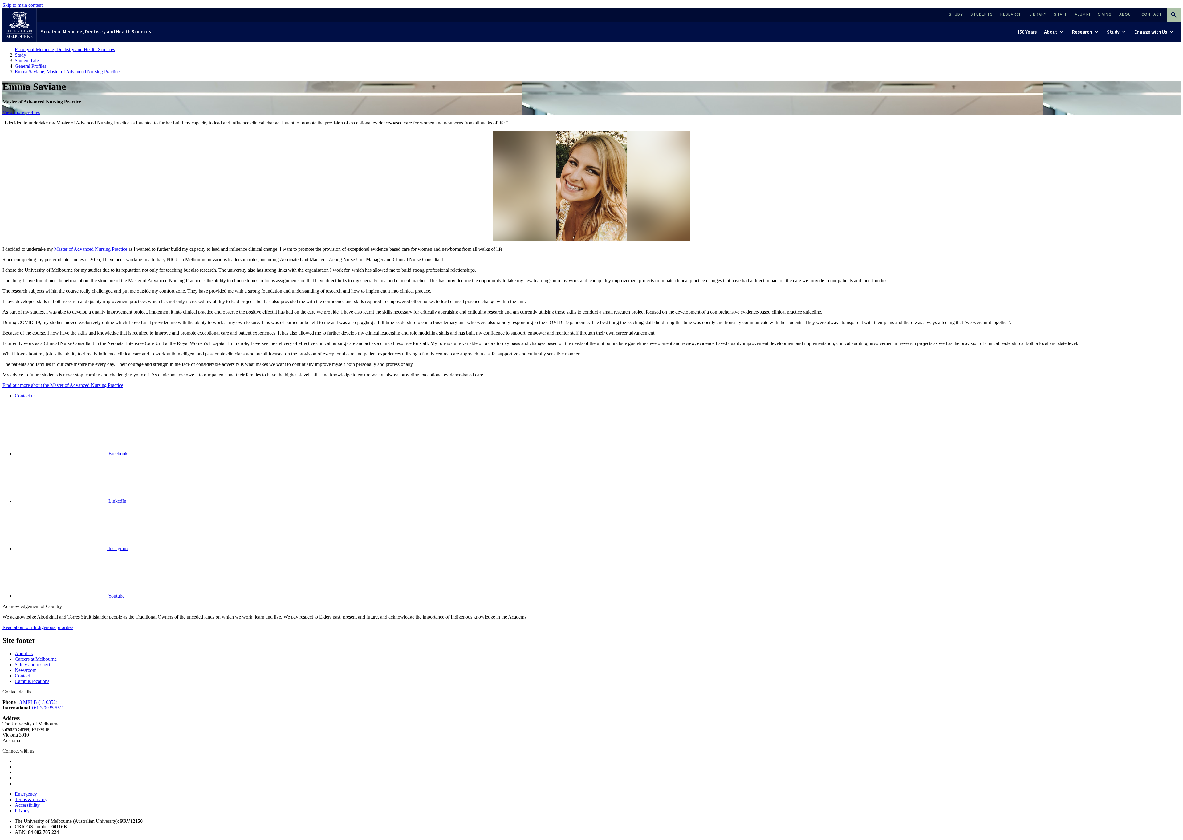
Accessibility (27, 805)
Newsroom (25, 670)
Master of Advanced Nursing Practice (90, 249)
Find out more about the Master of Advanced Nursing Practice (62, 385)
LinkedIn (116, 501)
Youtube (115, 596)
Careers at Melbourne (36, 659)
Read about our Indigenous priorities (37, 627)
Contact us (25, 395)
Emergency (26, 794)
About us (24, 653)
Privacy (22, 810)
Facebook (117, 453)
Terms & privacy (31, 799)
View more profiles (21, 112)
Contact (22, 675)
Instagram (117, 548)
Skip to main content (22, 5)
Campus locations (32, 681)
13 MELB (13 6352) (37, 702)
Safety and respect (32, 664)
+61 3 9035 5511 (47, 707)
